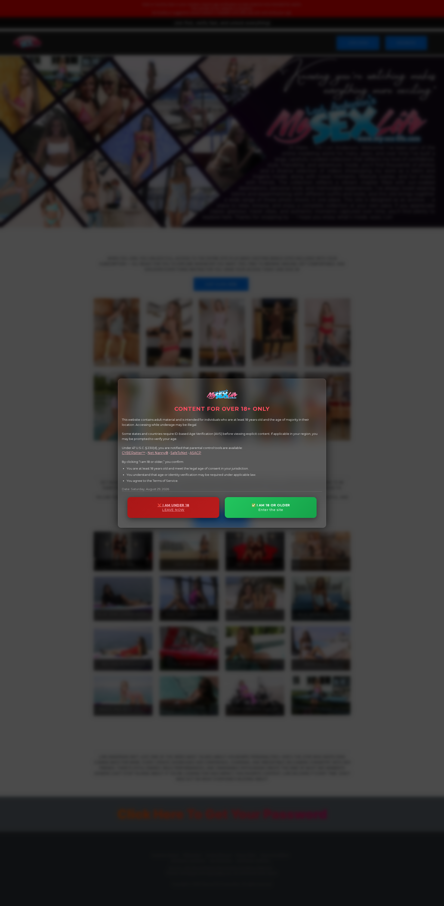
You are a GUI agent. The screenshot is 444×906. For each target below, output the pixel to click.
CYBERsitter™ (133, 453)
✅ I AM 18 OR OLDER (271, 507)
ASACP (195, 453)
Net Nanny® (158, 453)
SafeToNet (178, 453)
